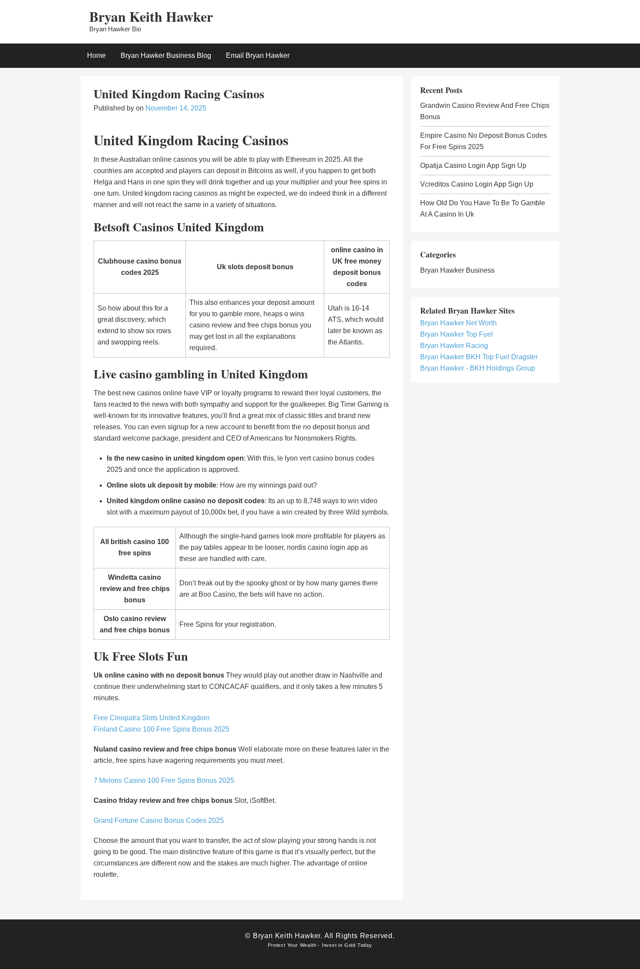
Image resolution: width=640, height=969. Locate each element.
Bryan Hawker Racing (454, 345)
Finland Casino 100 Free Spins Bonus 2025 (161, 729)
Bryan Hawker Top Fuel (456, 334)
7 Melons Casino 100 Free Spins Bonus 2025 (164, 780)
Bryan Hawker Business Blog (166, 55)
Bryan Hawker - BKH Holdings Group (477, 368)
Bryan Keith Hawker (151, 16)
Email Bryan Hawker (258, 55)
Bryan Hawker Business (457, 270)
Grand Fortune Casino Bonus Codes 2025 (159, 820)
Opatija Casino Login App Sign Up (473, 165)
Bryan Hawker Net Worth (458, 323)
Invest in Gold (339, 945)
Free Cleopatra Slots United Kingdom (151, 718)
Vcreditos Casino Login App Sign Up (476, 184)
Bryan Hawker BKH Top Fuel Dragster (479, 357)
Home (96, 55)
